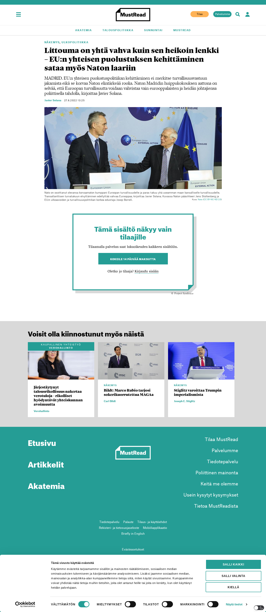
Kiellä (233, 587)
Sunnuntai (153, 30)
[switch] (130, 604)
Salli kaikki (233, 564)
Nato (200, 199)
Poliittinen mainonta (217, 472)
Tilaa (200, 14)
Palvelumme (222, 14)
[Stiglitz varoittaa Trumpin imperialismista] (201, 377)
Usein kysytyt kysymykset (210, 495)
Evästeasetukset (133, 549)
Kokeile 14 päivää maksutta (133, 258)
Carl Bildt (110, 401)
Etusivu (42, 441)
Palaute (128, 522)
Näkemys (52, 42)
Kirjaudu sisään (146, 271)
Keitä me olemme (219, 483)
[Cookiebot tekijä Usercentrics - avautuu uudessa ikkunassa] (25, 604)
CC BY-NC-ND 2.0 (212, 199)
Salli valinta (233, 576)
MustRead (182, 30)
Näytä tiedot (234, 604)
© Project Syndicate (182, 293)
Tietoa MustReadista (216, 506)
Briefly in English (133, 533)
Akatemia (83, 30)
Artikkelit (46, 463)
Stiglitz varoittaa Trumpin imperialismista (198, 392)
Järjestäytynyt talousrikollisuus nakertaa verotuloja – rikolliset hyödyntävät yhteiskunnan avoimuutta (58, 396)
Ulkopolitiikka (75, 42)
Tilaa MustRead (221, 439)
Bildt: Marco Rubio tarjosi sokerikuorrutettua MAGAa (129, 392)
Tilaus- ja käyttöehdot (152, 522)
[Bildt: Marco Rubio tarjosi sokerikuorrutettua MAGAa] (131, 377)
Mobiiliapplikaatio (155, 527)
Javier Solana (52, 100)
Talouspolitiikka (117, 30)
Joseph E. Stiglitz (184, 401)
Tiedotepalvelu (222, 461)
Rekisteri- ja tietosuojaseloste (119, 527)
